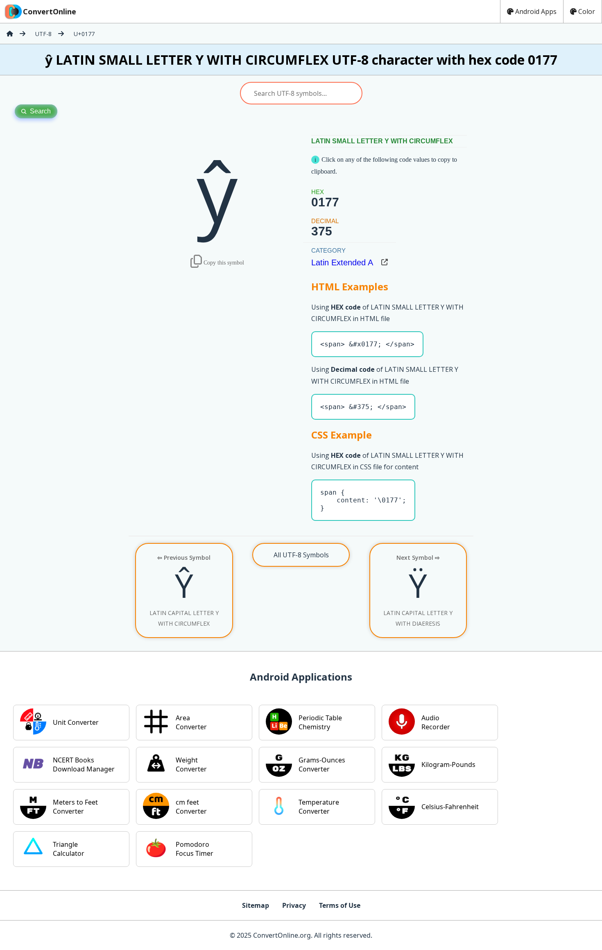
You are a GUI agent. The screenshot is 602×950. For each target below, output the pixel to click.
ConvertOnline (49, 11)
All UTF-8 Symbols (301, 554)
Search (40, 111)
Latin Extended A (342, 262)
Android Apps (536, 11)
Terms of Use (339, 905)
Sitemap (255, 905)
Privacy (294, 905)
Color (586, 11)
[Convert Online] (10, 33)
